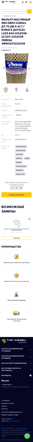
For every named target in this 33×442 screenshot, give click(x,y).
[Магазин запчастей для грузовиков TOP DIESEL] (8, 2)
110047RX (19, 154)
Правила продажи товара (9, 415)
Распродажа (6, 375)
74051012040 (20, 150)
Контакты (4, 409)
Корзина (26, 2)
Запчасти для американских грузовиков (12, 357)
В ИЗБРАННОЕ (5, 50)
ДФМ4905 (19, 170)
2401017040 (20, 174)
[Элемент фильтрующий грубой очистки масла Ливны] (16, 223)
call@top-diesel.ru (14, 421)
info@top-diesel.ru (24, 386)
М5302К (19, 162)
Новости (4, 406)
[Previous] (4, 68)
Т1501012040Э (21, 166)
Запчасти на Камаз (9, 16)
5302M (27, 158)
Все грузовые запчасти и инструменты (11, 369)
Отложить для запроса (16, 195)
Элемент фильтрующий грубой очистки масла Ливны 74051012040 (16, 229)
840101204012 (21, 146)
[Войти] (23, 2)
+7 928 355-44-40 (5, 386)
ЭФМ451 (19, 158)
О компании (5, 400)
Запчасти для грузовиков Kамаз (14, 363)
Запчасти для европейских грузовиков (12, 350)
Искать (30, 11)
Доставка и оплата (7, 403)
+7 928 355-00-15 (15, 386)
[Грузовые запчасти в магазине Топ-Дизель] (13, 341)
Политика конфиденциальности (12, 412)
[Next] (29, 68)
